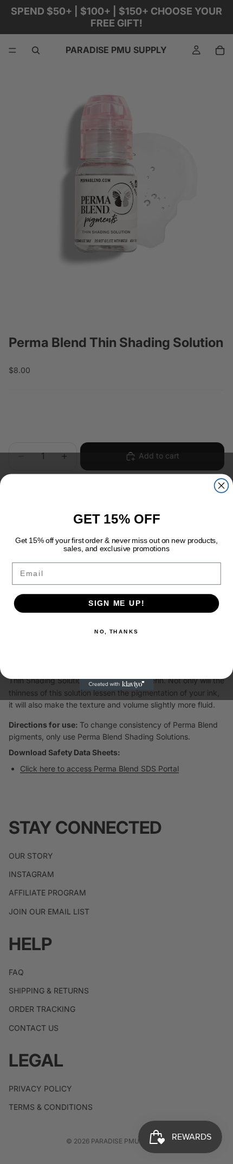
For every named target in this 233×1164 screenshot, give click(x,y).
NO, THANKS (116, 631)
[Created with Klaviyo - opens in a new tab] (116, 684)
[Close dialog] (222, 486)
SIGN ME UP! (116, 603)
